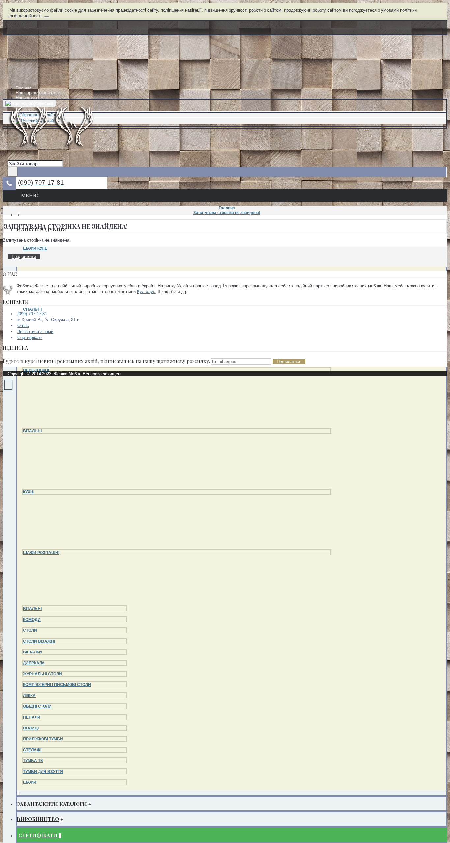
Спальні (32, 309)
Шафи (29, 782)
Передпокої (36, 370)
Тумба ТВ (33, 760)
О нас (23, 325)
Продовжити (24, 256)
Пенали (31, 717)
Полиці (31, 728)
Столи (30, 630)
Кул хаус (146, 291)
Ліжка (29, 695)
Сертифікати (29, 337)
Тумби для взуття (43, 771)
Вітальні (32, 431)
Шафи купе (35, 248)
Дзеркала (34, 663)
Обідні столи (37, 706)
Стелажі (32, 750)
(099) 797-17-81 (32, 313)
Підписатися (289, 361)
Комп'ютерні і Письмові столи (57, 684)
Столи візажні (39, 641)
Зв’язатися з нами (35, 331)
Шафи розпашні (41, 552)
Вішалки (32, 652)
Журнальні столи (42, 674)
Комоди (32, 619)
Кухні (28, 492)
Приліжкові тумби (43, 739)
